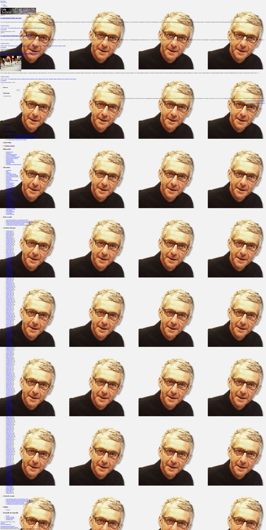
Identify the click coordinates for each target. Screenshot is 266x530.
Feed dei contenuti (10, 517)
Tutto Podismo (9, 210)
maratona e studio (62, 45)
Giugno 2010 (9, 473)
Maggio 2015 (9, 399)
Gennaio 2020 (9, 329)
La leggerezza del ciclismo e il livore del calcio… (17, 225)
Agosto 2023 (9, 275)
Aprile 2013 (8, 430)
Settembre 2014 (9, 409)
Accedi (7, 515)
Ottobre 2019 (9, 333)
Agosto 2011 (9, 455)
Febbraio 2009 (9, 493)
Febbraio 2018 (9, 358)
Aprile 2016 (8, 385)
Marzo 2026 (8, 237)
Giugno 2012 (9, 443)
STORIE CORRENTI (11, 205)
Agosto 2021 (9, 305)
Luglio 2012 (8, 441)
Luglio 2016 (8, 382)
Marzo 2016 (8, 387)
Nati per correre (9, 187)
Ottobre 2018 (9, 348)
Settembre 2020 (9, 319)
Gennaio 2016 (9, 389)
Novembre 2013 (9, 421)
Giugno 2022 (9, 293)
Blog (4, 4)
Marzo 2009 (8, 491)
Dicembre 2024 (9, 255)
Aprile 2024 (8, 265)
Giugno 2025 (9, 248)
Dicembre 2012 (9, 435)
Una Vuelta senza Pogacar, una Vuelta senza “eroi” (17, 220)
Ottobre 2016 (9, 378)
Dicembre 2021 (9, 300)
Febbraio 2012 (9, 448)
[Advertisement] (13, 113)
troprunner (8, 163)
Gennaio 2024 (9, 269)
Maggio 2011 (9, 459)
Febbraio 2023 (9, 283)
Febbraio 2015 (9, 403)
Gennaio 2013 (9, 434)
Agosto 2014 (9, 410)
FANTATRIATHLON (11, 174)
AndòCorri (8, 153)
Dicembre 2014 (9, 405)
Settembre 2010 (9, 469)
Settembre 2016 (9, 379)
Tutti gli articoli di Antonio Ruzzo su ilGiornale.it (254, 100)
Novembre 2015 (9, 392)
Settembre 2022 (9, 289)
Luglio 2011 (8, 456)
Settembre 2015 (9, 394)
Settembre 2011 (9, 454)
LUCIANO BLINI (10, 185)
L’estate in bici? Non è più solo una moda (15, 223)
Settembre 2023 (9, 274)
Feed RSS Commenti (13, 527)
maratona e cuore (24, 28)
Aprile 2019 (8, 340)
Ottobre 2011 (9, 453)
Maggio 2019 (9, 339)
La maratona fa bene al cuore (11, 18)
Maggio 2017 (9, 369)
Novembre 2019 (9, 332)
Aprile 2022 (8, 295)
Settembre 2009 (9, 484)
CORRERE (8, 170)
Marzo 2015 (8, 401)
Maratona (8, 127)
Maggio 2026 (9, 234)
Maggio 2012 (9, 444)
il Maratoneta (9, 179)
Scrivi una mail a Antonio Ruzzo (257, 103)
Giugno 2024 (9, 263)
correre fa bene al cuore (15, 28)
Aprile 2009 (8, 490)
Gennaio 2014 (9, 419)
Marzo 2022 (8, 297)
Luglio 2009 (8, 486)
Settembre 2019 (9, 334)
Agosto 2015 (9, 395)
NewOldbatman (9, 134)
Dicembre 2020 (9, 315)
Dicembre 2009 (9, 480)
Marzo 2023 (8, 282)
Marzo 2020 (8, 327)
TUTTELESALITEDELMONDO (13, 164)
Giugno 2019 (9, 338)
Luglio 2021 (8, 307)
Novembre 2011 (9, 451)
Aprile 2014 (8, 415)
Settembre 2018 (9, 349)
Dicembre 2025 (9, 240)
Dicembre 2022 (9, 285)
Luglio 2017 (8, 367)
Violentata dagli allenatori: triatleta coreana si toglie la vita (26, 137)
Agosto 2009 (9, 485)
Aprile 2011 (8, 460)
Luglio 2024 (8, 262)
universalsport (9, 212)
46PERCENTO (9, 152)
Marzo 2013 (8, 431)
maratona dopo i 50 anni (15, 79)
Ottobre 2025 (9, 243)
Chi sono (5, 6)
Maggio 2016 (9, 384)
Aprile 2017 (8, 370)
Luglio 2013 (8, 426)
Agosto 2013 (9, 425)
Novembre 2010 (9, 466)
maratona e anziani (25, 79)
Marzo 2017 (8, 372)
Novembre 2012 (9, 436)
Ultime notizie (10, 146)
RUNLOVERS (9, 199)
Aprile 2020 (8, 325)
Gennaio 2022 (9, 299)
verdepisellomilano (10, 214)
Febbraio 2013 (9, 433)
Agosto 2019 (9, 335)
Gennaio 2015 (9, 404)
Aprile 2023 (8, 280)
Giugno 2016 (9, 383)
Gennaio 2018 (9, 359)
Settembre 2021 (9, 304)
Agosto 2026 (9, 230)
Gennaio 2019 (9, 344)
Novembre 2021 (9, 302)
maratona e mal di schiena (43, 45)
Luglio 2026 (8, 232)
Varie (6, 28)
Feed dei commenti (10, 518)
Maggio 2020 (9, 324)
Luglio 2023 (8, 277)
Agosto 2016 (9, 380)
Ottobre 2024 (9, 258)
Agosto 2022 (9, 290)
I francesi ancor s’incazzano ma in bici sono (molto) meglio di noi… (21, 222)
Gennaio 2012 (9, 449)
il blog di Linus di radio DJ (12, 158)
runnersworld (9, 201)
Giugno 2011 (9, 458)
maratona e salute (33, 28)
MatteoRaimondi (9, 160)
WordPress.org (9, 519)
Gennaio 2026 (9, 239)
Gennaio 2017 (9, 374)
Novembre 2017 (9, 362)
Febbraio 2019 (9, 343)
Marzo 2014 (8, 416)
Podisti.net (8, 191)
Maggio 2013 (9, 429)
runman (7, 200)
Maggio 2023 (9, 279)
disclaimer (3, 523)
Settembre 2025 (9, 244)
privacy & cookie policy (6, 524)
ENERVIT (8, 172)
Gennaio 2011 (9, 464)
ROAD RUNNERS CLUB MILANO (14, 196)
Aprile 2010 (8, 475)
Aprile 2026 (8, 235)
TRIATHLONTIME (10, 209)
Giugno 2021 (9, 308)
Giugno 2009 (9, 488)
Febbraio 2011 (9, 463)
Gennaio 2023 (9, 284)
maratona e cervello (14, 45)
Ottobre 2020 (9, 318)
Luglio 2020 (8, 322)
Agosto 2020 (9, 320)
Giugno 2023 (9, 278)
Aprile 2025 (8, 250)
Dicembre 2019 (9, 330)
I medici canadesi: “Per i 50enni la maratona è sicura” (20, 53)
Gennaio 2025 (9, 254)
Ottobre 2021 (9, 303)
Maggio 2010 (9, 474)
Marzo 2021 (8, 312)
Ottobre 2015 (9, 393)
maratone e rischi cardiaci (70, 79)
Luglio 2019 (8, 337)
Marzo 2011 (8, 461)
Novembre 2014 (9, 406)
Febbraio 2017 (9, 373)
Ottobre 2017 (9, 363)
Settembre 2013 (9, 424)
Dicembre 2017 (9, 360)
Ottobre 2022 (9, 288)
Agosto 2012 (9, 440)
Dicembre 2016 (9, 375)
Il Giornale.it (9, 177)
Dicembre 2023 (9, 270)
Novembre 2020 (9, 317)
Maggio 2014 (9, 414)
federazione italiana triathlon (12, 176)
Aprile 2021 (8, 310)
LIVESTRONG (9, 184)
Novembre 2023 (9, 272)
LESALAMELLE (10, 182)
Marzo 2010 (8, 476)
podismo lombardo (10, 189)
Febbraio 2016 (9, 388)
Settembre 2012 (9, 439)
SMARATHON (9, 204)
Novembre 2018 (9, 347)
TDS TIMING (9, 206)
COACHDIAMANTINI (11, 154)
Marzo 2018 (8, 357)
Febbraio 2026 (9, 238)
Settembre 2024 (9, 259)
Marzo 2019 (8, 342)
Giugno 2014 (9, 413)
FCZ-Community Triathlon (12, 175)
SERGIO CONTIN (10, 202)
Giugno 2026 (9, 233)
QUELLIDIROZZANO (11, 194)
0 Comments (3, 29)
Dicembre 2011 (9, 450)
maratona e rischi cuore (43, 79)
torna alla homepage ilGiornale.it (8, 526)
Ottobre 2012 (9, 438)
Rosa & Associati (10, 197)
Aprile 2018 (8, 355)
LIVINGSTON (9, 159)
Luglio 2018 (8, 352)
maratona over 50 (60, 79)
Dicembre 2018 (9, 345)
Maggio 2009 (9, 489)
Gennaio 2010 (9, 479)
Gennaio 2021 (9, 314)
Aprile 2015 (8, 400)
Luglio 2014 (8, 411)
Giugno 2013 (9, 428)
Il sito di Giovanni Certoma (12, 180)
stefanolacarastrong (10, 162)
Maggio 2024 (9, 264)
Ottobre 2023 (9, 273)
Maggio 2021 (9, 309)
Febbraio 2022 (9, 298)
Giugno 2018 (9, 353)
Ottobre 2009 (9, 483)
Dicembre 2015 (9, 390)
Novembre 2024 (9, 257)
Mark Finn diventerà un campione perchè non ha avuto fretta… (20, 221)
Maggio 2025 (9, 249)
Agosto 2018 (9, 350)
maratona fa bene (41, 28)
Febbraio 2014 (9, 418)
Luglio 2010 (8, 471)
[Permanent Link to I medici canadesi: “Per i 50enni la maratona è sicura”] (11, 70)
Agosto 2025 (9, 245)
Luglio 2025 (8, 247)
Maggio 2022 (9, 294)
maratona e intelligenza (32, 45)
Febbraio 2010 (9, 478)
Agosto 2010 (9, 470)
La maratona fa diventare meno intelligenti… (17, 36)
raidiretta (8, 195)
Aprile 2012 (8, 445)
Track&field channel (10, 207)
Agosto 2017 (9, 365)
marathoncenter (9, 186)
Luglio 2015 (8, 397)
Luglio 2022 (8, 292)
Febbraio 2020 (9, 328)
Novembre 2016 (9, 377)
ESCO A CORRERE (11, 155)
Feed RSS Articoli (5, 527)
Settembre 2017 (9, 364)
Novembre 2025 (9, 242)
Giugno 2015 (9, 398)
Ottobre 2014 (9, 408)
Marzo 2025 (8, 252)
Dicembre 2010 (9, 465)
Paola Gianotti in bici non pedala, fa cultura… (25, 134)
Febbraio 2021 (9, 313)
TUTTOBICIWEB (10, 211)
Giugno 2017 (9, 368)
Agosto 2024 (9, 260)
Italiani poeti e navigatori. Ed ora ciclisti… (24, 138)
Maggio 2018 (9, 354)
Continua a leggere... (5, 25)
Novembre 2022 (9, 287)
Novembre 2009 (9, 481)
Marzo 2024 (8, 267)
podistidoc (8, 192)
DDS (7, 171)
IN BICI (8, 181)
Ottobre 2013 (9, 423)
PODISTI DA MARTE (11, 190)
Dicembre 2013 (9, 420)
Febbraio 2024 (9, 268)
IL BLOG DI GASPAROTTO (13, 157)
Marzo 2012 (8, 446)
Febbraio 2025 (9, 253)
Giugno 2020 (9, 323)
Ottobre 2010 (9, 468)
